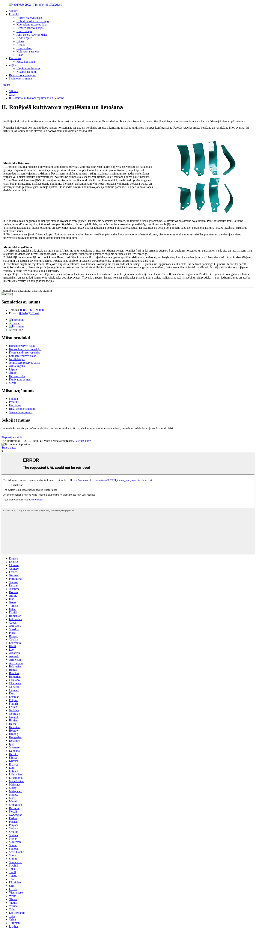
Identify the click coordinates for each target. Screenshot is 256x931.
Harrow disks (24, 48)
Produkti (14, 14)
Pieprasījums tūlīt (11, 437)
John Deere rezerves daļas (31, 34)
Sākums (13, 11)
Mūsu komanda (25, 61)
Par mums (15, 58)
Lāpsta (20, 41)
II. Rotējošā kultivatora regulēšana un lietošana (36, 98)
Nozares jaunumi (26, 71)
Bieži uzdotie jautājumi (22, 75)
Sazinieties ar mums (20, 78)
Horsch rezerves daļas (29, 17)
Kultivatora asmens (27, 51)
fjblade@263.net (29, 313)
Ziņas (12, 65)
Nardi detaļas (24, 31)
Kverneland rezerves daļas (32, 24)
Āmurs (20, 44)
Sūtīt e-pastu (8, 447)
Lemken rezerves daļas (29, 27)
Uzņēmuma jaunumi (28, 68)
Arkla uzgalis (24, 38)
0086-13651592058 (32, 310)
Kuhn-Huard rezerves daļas (32, 21)
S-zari (19, 54)
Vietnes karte (83, 440)
